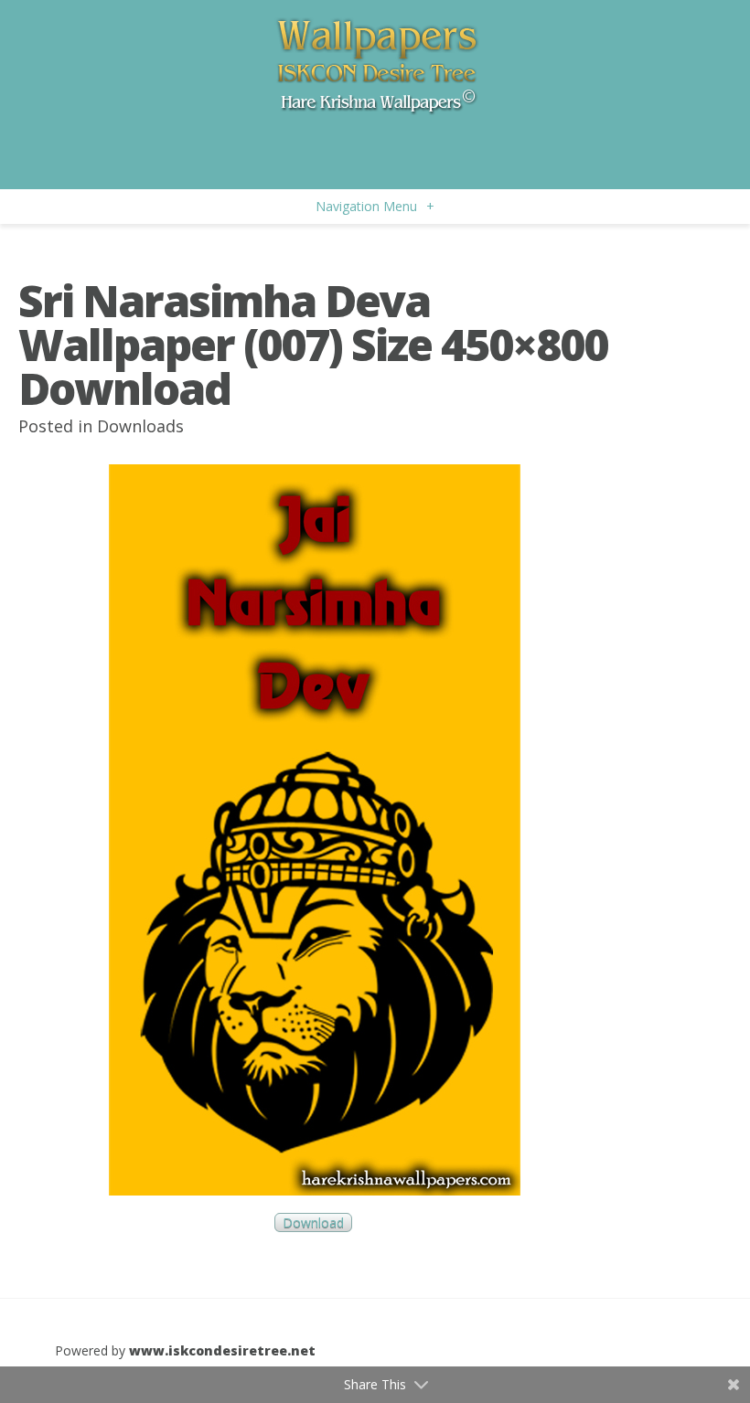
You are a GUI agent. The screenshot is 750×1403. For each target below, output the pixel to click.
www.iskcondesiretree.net (222, 1350)
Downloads (140, 426)
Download (313, 1222)
